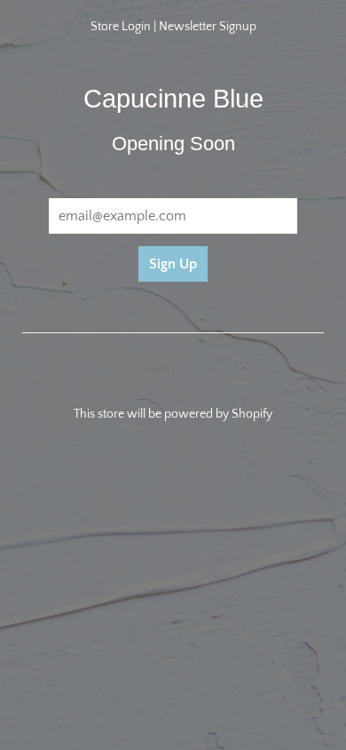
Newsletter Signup (207, 27)
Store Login (120, 27)
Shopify (252, 414)
